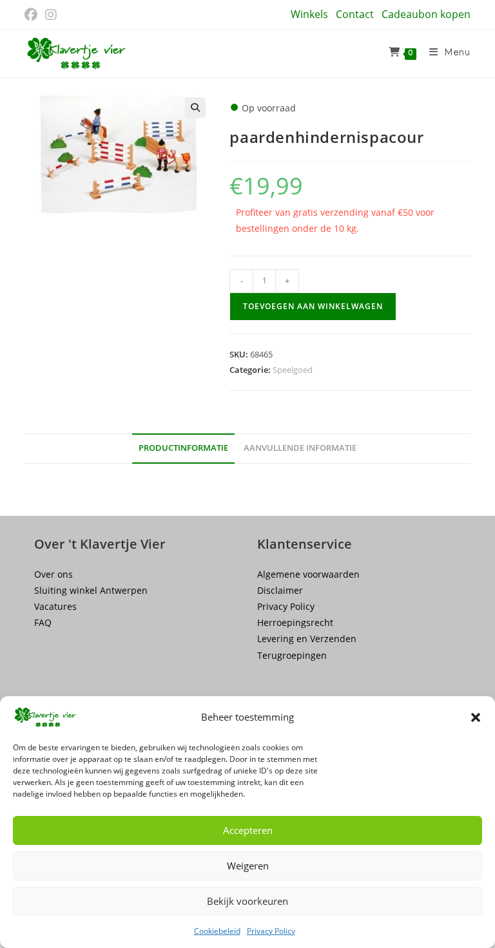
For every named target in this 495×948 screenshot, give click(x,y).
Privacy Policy (271, 930)
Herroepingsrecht (295, 622)
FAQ (43, 622)
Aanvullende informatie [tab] (300, 447)
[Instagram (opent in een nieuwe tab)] (51, 14)
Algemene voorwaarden (308, 574)
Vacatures (55, 606)
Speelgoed (293, 369)
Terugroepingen (292, 655)
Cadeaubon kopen (426, 14)
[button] (475, 717)
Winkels (309, 14)
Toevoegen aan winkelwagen (313, 306)
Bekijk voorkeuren (247, 901)
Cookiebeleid (217, 930)
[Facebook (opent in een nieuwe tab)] (32, 14)
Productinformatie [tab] (183, 447)
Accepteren (248, 830)
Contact (355, 14)
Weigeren (248, 865)
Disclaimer (280, 590)
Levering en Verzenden (306, 638)
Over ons (53, 574)
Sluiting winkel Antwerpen (91, 590)
